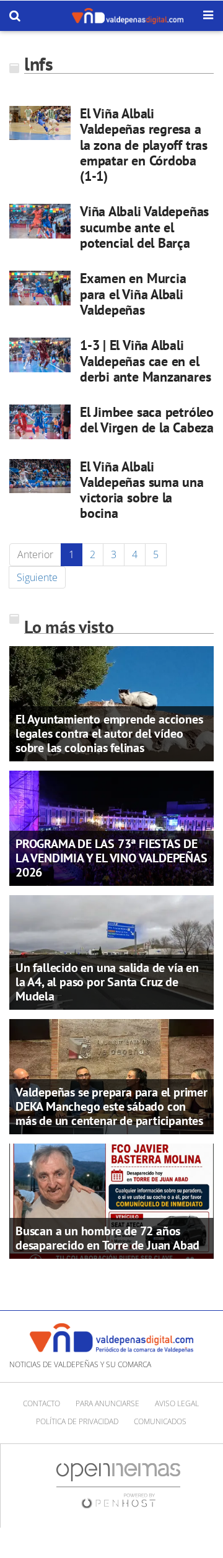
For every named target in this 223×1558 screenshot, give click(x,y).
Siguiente (37, 577)
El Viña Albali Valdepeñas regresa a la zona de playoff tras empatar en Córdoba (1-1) (144, 145)
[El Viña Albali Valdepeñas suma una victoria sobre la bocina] (40, 476)
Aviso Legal (177, 1403)
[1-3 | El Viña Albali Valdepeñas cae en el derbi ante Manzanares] (40, 355)
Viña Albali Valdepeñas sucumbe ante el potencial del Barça (144, 227)
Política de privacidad (77, 1421)
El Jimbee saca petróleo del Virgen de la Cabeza (147, 419)
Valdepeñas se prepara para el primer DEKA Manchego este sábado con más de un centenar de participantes (111, 1106)
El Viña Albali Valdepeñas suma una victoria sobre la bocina (142, 490)
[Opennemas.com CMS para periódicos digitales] (118, 1484)
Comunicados (160, 1421)
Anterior (35, 554)
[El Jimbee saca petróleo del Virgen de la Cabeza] (40, 422)
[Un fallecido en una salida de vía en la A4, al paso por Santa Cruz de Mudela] (111, 951)
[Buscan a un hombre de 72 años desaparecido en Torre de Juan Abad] (111, 1200)
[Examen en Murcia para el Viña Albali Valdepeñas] (40, 288)
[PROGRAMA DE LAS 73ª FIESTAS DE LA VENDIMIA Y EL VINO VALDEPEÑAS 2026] (111, 827)
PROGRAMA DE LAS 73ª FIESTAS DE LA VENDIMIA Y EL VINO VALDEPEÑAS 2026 (111, 858)
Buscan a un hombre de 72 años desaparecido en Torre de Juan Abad (107, 1238)
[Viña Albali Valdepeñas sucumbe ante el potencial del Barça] (40, 221)
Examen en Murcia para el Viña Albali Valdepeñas (133, 293)
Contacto (41, 1403)
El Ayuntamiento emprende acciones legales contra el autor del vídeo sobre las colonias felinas (109, 733)
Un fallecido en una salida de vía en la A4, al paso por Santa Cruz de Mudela (107, 982)
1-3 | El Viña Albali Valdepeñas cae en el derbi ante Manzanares (145, 360)
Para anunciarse (107, 1403)
